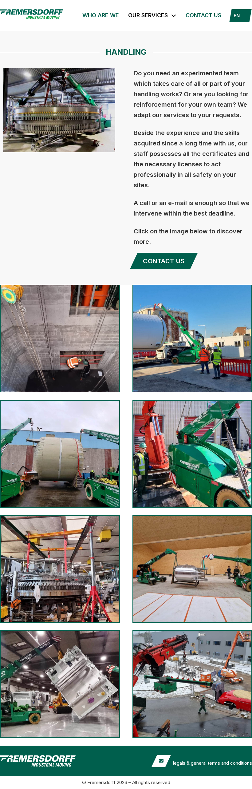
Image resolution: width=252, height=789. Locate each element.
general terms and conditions (221, 763)
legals (179, 763)
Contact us (203, 15)
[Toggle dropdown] (173, 15)
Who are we (100, 15)
